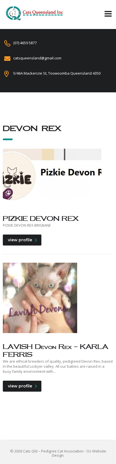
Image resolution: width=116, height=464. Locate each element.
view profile (20, 239)
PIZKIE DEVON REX (41, 218)
